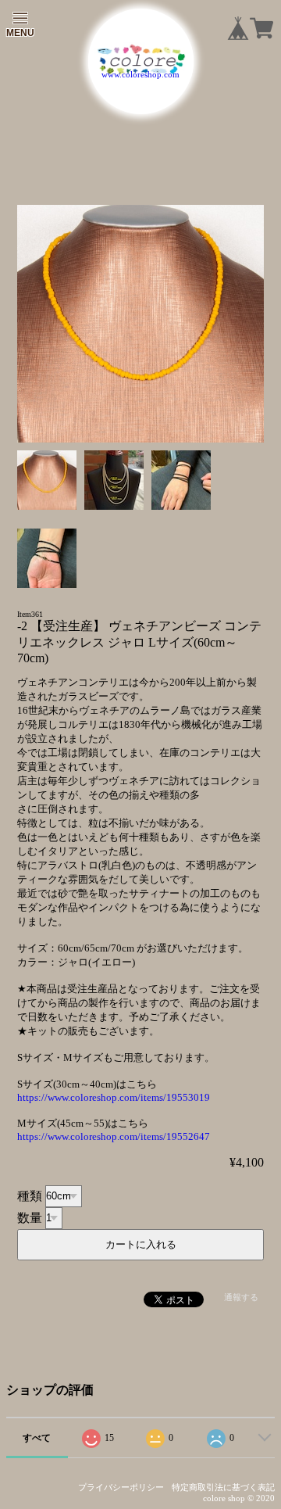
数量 (29, 1217)
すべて (37, 1437)
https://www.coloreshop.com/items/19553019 (113, 1097)
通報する (241, 1297)
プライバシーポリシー (121, 1487)
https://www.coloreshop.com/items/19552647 (113, 1136)
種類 (29, 1195)
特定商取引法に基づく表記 (223, 1487)
